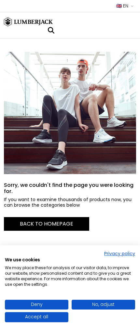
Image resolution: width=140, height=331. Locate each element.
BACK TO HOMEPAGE (46, 224)
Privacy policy (119, 254)
